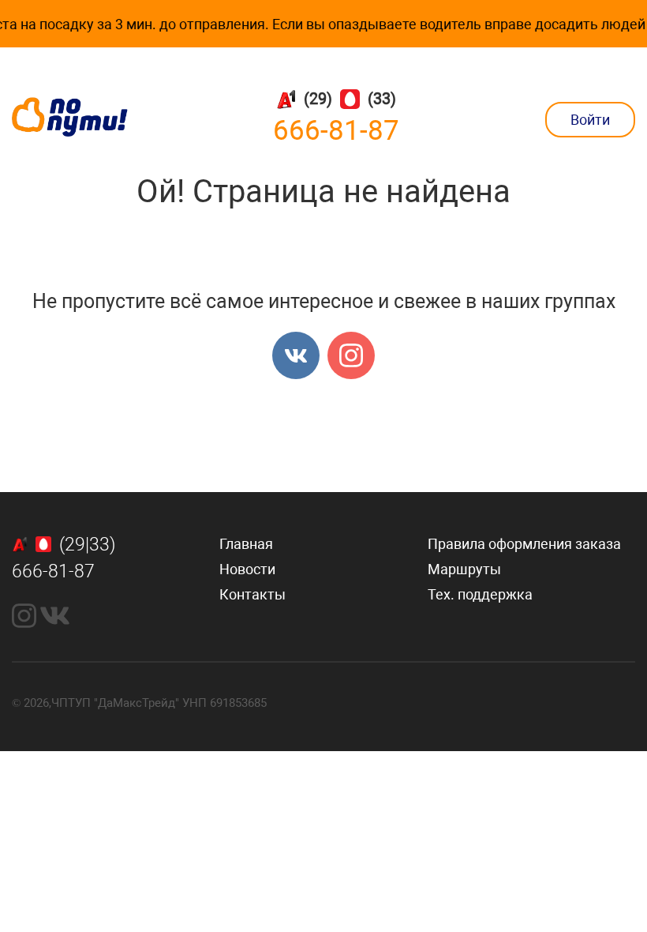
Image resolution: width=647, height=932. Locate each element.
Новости (247, 569)
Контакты (252, 594)
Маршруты (464, 569)
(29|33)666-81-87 (63, 558)
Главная (246, 544)
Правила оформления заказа (524, 544)
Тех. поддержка (480, 594)
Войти (590, 119)
